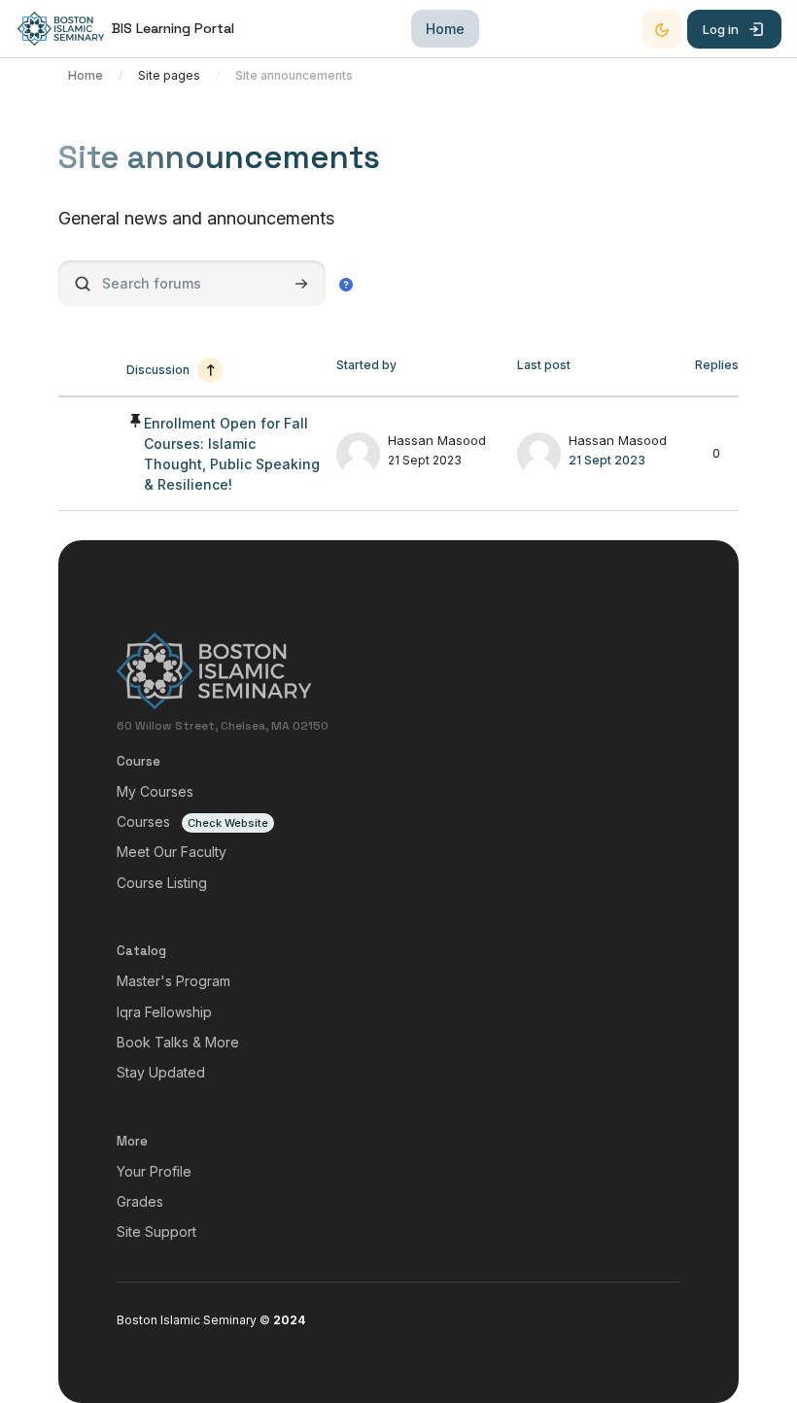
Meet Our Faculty (171, 851)
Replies (717, 365)
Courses (143, 821)
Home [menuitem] (445, 28)
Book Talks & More (178, 1042)
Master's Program (173, 981)
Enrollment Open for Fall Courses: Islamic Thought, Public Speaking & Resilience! (232, 454)
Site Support (156, 1231)
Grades (140, 1201)
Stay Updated (161, 1072)
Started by (366, 365)
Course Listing (162, 882)
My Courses (155, 791)
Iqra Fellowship (164, 1012)
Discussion (158, 369)
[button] (346, 283)
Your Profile (154, 1171)
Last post (544, 365)
